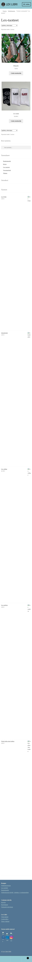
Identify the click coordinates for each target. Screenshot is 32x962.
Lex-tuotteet (6, 167)
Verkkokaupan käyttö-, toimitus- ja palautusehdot (15, 892)
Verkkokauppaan (6, 885)
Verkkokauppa (11, 11)
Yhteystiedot (4, 917)
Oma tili (5, 959)
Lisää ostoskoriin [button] (16, 73)
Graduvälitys (4, 919)
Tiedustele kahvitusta (7, 907)
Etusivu (5, 11)
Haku (16, 959)
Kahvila (3, 902)
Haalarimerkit (7, 161)
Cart (24, 957)
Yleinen (5, 173)
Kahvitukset (4, 904)
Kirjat (4, 164)
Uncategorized (7, 170)
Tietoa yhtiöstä (5, 921)
